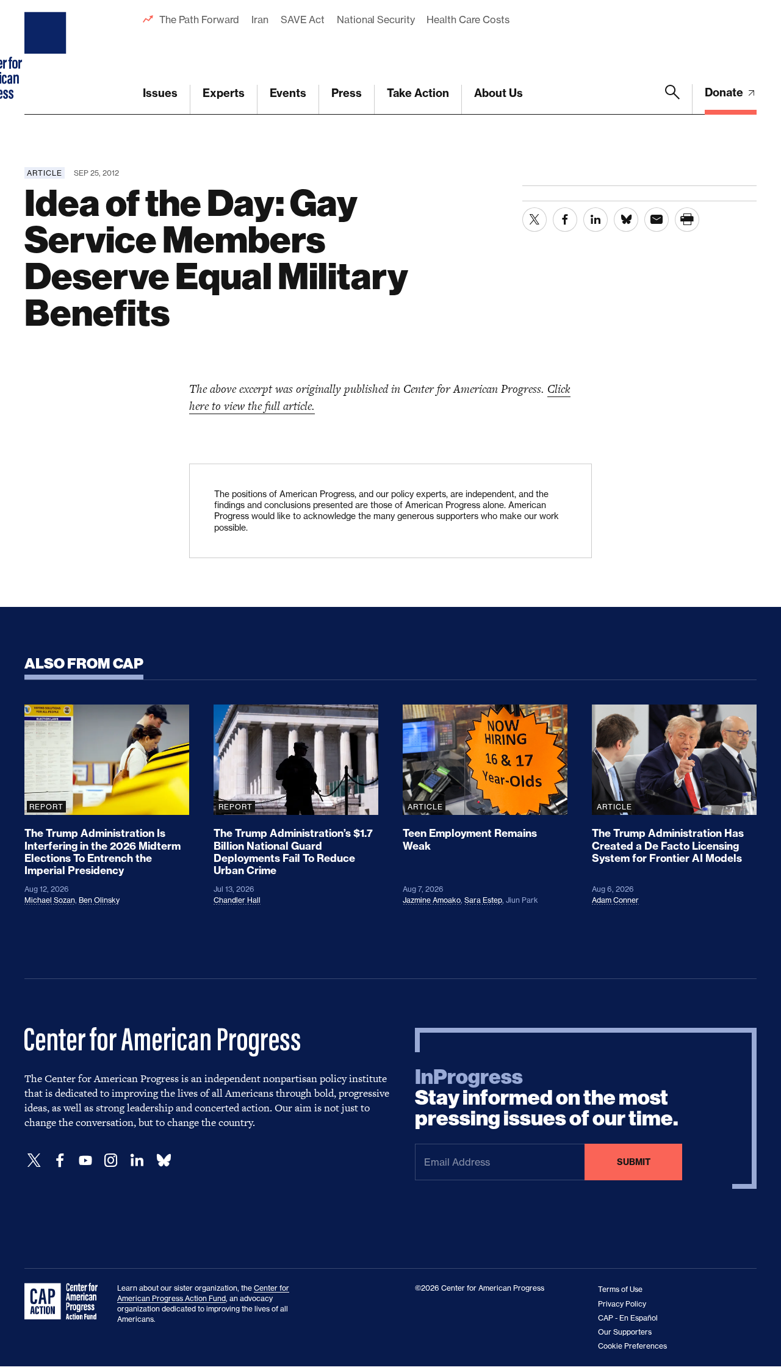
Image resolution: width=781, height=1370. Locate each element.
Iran (259, 19)
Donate (725, 92)
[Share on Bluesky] (626, 219)
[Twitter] (34, 1160)
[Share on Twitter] (534, 219)
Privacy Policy (622, 1303)
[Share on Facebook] (565, 219)
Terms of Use (620, 1289)
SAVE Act (303, 19)
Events (288, 93)
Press (346, 93)
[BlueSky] (164, 1160)
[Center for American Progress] (47, 57)
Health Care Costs (467, 19)
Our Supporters (625, 1331)
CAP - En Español (628, 1317)
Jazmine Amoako (432, 900)
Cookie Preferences (632, 1345)
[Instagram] (111, 1160)
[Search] (672, 99)
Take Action (418, 93)
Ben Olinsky (99, 900)
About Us (498, 93)
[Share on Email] (656, 219)
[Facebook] (60, 1160)
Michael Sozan (49, 900)
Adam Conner (615, 900)
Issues (160, 93)
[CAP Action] (64, 1301)
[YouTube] (85, 1160)
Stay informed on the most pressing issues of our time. (546, 1098)
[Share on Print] (687, 219)
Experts (224, 93)
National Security (375, 19)
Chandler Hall (237, 900)
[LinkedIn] (136, 1160)
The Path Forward (199, 19)
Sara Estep (483, 900)
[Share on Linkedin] (595, 219)
